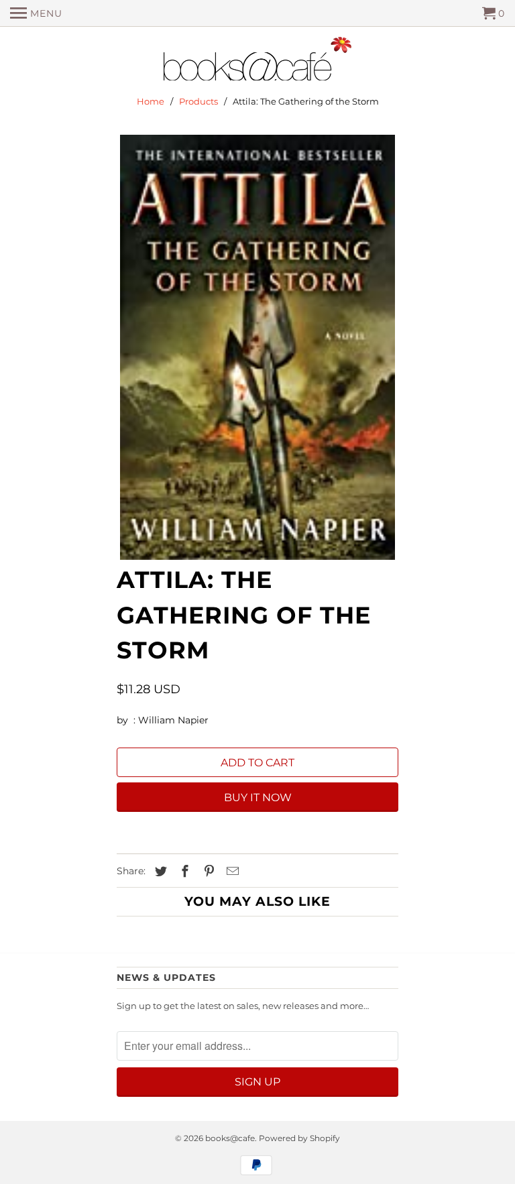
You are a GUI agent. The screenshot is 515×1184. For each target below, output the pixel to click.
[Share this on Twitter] (159, 871)
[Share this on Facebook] (183, 871)
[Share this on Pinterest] (207, 871)
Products (198, 101)
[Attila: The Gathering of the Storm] (257, 347)
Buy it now (258, 797)
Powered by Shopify (299, 1138)
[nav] (36, 13)
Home (150, 101)
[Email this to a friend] (230, 871)
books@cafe (230, 1138)
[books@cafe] (257, 61)
